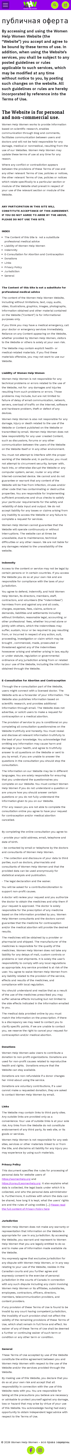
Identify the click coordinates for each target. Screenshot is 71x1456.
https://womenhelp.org (16, 1179)
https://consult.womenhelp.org (21, 1183)
